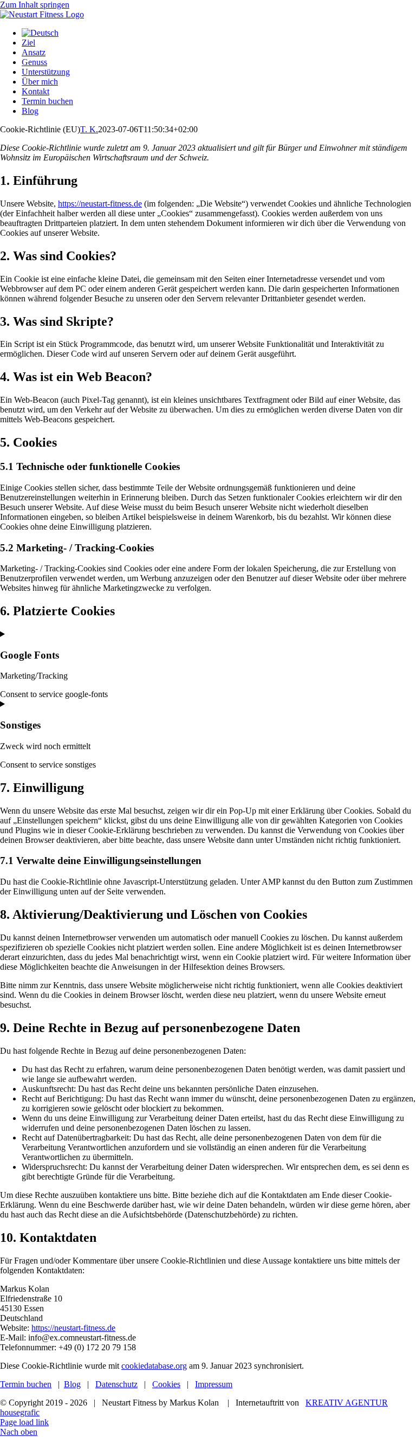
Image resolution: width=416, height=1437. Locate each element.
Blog (72, 1384)
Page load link (24, 1422)
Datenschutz (116, 1384)
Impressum (213, 1384)
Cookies (166, 1384)
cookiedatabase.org (154, 1365)
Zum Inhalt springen (34, 4)
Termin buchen (25, 1384)
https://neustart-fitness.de (100, 203)
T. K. (89, 129)
